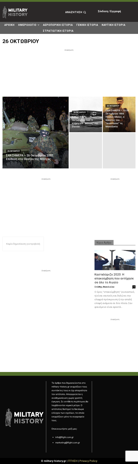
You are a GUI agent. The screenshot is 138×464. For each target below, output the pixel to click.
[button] (76, 12)
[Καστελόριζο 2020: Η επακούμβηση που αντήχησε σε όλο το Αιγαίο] (115, 260)
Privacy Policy (88, 461)
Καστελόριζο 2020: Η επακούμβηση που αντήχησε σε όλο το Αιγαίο (114, 278)
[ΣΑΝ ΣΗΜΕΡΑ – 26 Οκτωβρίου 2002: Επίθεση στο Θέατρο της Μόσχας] (36, 132)
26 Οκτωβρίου (13, 151)
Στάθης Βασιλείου (104, 286)
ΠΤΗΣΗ (72, 461)
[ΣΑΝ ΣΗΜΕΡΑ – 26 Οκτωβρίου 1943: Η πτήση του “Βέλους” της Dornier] (85, 114)
